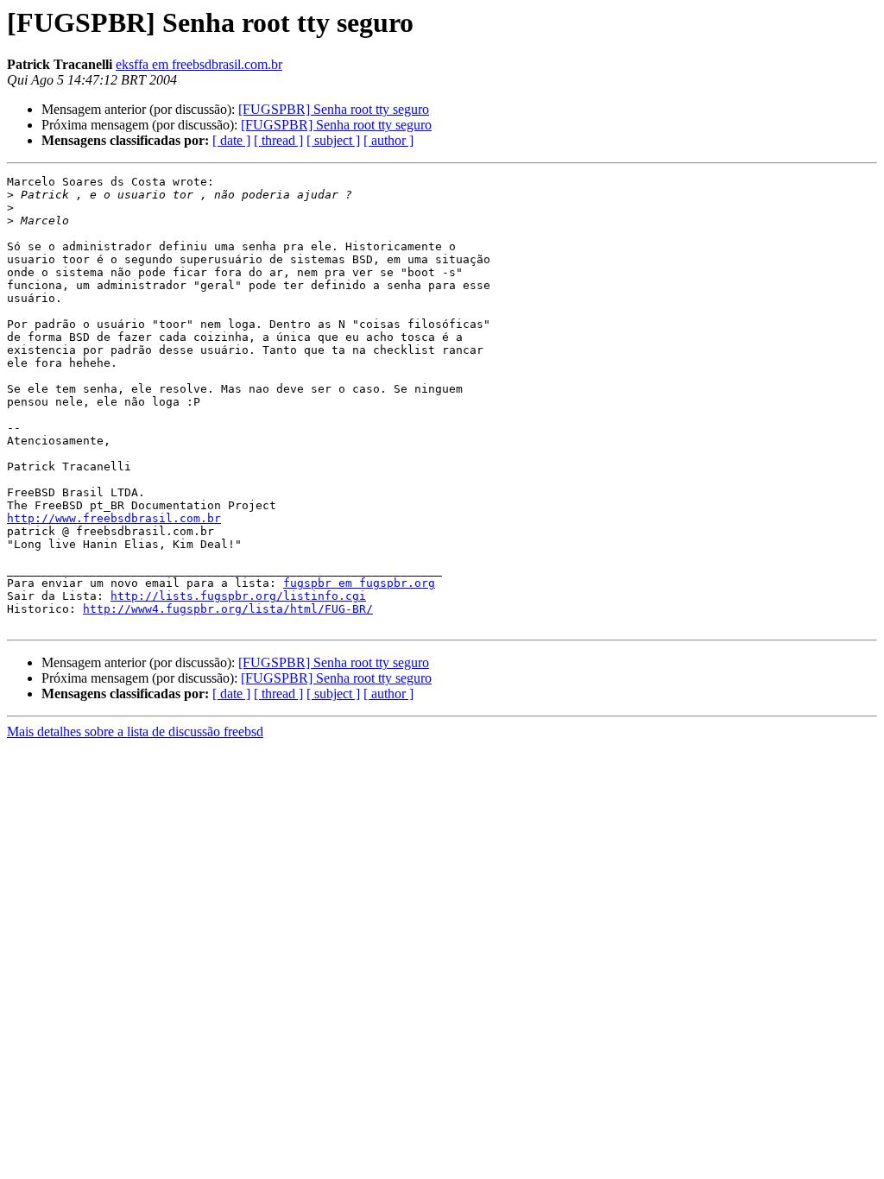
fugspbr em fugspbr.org (359, 583)
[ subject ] (333, 140)
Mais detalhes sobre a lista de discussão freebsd (135, 731)
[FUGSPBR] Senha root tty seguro (333, 109)
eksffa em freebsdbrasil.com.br (199, 64)
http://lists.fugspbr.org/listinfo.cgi (238, 596)
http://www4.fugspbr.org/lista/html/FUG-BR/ (228, 608)
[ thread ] (278, 140)
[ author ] (388, 140)
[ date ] (231, 140)
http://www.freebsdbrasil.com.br (114, 518)
